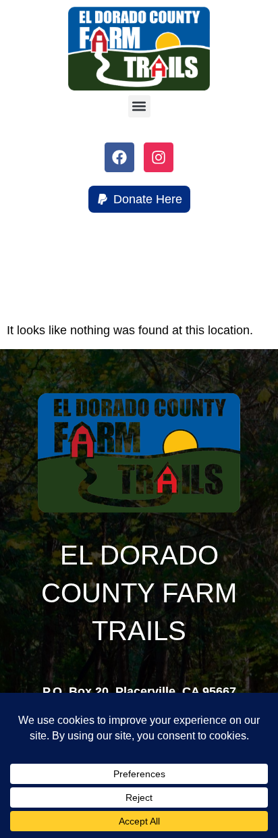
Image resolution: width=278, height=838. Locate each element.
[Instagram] (158, 157)
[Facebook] (119, 157)
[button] (139, 106)
